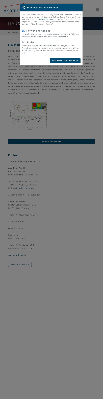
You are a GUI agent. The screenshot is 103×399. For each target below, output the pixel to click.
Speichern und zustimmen (65, 60)
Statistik (31, 42)
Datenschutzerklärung (47, 19)
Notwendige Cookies (38, 30)
